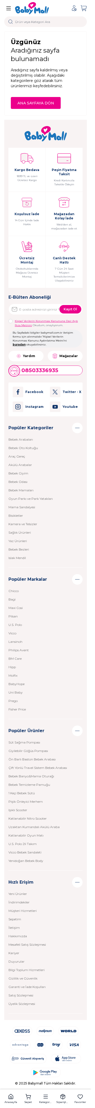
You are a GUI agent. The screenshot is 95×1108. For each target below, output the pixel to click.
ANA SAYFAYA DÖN (35, 103)
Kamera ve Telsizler (22, 524)
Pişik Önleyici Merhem (25, 802)
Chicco (13, 591)
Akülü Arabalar (20, 465)
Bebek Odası (17, 482)
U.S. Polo (15, 625)
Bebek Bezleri (18, 549)
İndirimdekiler (19, 902)
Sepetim (14, 919)
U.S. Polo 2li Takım (22, 844)
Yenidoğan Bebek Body (25, 861)
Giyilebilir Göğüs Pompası (28, 751)
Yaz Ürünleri (17, 541)
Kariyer (13, 953)
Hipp (12, 667)
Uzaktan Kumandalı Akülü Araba (34, 827)
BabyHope (16, 684)
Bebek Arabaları (20, 439)
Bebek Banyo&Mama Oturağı (31, 776)
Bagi (12, 599)
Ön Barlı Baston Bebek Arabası (32, 759)
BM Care (15, 659)
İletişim (14, 928)
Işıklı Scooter (17, 810)
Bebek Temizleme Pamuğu (29, 785)
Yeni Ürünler (17, 894)
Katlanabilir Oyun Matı (26, 835)
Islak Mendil (17, 558)
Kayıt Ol (70, 309)
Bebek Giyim (18, 473)
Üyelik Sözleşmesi (21, 1004)
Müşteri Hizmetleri (22, 911)
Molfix (12, 675)
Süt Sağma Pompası (24, 742)
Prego (13, 701)
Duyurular (16, 961)
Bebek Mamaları (21, 490)
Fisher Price (17, 709)
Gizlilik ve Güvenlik (22, 978)
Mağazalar (68, 356)
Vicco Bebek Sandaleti (24, 852)
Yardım (29, 356)
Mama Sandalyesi (21, 507)
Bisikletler (15, 516)
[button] (11, 1099)
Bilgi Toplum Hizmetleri (26, 970)
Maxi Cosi (15, 608)
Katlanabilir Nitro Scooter (27, 818)
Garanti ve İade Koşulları (27, 987)
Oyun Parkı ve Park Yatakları (30, 499)
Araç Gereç (16, 456)
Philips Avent (18, 650)
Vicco (12, 633)
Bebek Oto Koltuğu (23, 448)
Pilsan (13, 616)
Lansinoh (15, 642)
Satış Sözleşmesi (20, 995)
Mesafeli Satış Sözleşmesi (27, 945)
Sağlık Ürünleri (19, 532)
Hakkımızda (17, 936)
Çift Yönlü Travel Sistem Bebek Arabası (37, 768)
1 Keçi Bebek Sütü (21, 793)
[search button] (10, 21)
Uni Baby (15, 692)
